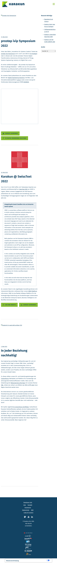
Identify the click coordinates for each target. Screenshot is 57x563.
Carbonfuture (5, 378)
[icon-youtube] (29, 517)
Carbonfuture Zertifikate (22, 407)
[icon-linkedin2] (32, 517)
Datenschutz (25, 510)
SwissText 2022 (23, 189)
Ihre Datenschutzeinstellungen (33, 560)
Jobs (24, 505)
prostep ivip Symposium (8, 54)
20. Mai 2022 (4, 172)
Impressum (28, 507)
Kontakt (30, 505)
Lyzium (19, 80)
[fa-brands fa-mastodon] (25, 517)
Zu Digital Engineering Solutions (15, 138)
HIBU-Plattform (32, 291)
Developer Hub (27, 502)
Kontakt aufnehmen (11, 133)
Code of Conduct (28, 512)
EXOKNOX (26, 82)
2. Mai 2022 (4, 346)
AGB (32, 510)
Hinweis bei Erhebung (12, 560)
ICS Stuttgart (33, 54)
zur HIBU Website (10, 304)
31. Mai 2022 (4, 37)
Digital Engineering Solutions (16, 78)
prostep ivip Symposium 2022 (18, 43)
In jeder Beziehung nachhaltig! (14, 353)
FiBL (2, 385)
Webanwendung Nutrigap (18, 383)
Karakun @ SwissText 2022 (16, 179)
